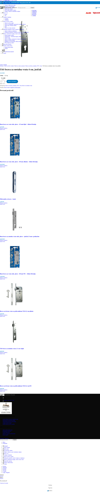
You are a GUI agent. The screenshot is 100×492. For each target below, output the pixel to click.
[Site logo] (8, 10)
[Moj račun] (94, 7)
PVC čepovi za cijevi (9, 42)
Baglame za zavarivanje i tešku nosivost (13, 41)
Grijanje (6, 18)
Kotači (6, 48)
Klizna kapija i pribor (9, 35)
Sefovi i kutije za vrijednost (10, 31)
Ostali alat (7, 0)
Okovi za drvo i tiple (9, 23)
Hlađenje (7, 20)
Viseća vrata (7, 37)
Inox (6, 26)
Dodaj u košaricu (12, 81)
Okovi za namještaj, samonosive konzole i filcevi (15, 24)
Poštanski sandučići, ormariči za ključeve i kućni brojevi (17, 32)
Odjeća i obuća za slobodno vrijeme (12, 11)
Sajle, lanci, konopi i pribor (10, 25)
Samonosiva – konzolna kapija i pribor (13, 36)
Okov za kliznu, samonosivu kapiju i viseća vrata (15, 39)
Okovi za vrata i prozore (10, 28)
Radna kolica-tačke (9, 47)
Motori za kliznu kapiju (10, 40)
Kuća (6, 14)
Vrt (5, 15)
